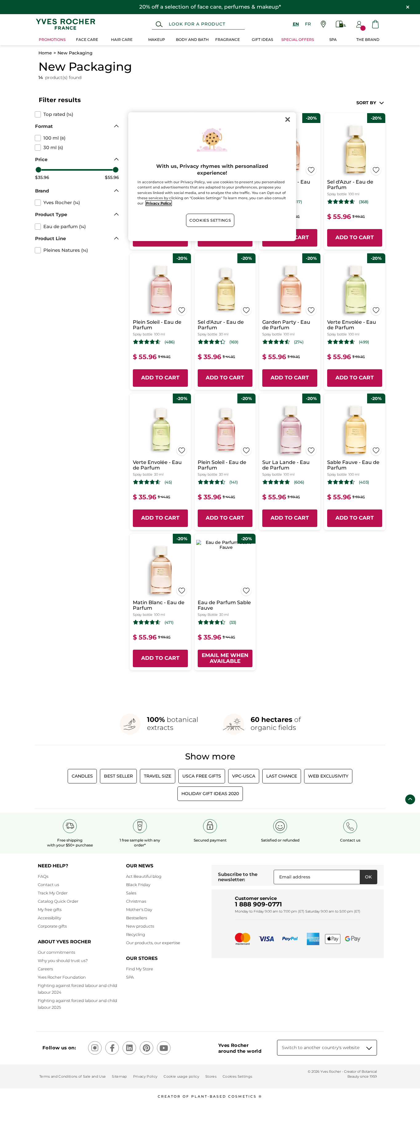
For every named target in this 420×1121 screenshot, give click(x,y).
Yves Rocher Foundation (62, 977)
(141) (233, 482)
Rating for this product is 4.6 (341, 202)
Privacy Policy (145, 1076)
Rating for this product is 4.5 (276, 342)
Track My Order (53, 892)
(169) (233, 342)
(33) (232, 622)
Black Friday (138, 884)
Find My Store (139, 968)
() (58, 114)
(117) (298, 202)
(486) (169, 342)
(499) (364, 342)
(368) (363, 202)
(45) (168, 482)
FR (308, 24)
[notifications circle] (363, 28)
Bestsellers (136, 917)
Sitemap (119, 1076)
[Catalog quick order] (341, 24)
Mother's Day (139, 909)
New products (140, 926)
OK (368, 877)
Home (45, 52)
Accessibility (49, 917)
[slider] (38, 170)
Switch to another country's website (320, 1047)
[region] (212, 176)
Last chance (281, 776)
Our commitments (56, 952)
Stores (210, 1076)
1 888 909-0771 (258, 904)
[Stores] (323, 24)
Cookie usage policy (181, 1076)
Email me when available (225, 658)
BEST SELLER (118, 776)
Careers (45, 968)
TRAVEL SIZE (157, 776)
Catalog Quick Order (58, 901)
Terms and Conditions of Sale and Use (72, 1076)
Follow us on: (59, 1048)
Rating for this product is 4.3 (212, 342)
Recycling (135, 934)
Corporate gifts (52, 926)
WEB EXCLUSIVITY (328, 776)
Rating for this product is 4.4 (212, 622)
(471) (168, 622)
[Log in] (359, 24)
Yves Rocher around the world (239, 1048)
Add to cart (354, 237)
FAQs (43, 876)
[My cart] (375, 24)
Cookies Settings (210, 220)
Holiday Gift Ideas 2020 (210, 793)
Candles (82, 776)
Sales (131, 892)
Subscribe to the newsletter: (237, 877)
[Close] (287, 119)
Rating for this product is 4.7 (276, 482)
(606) (299, 482)
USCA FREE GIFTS (201, 776)
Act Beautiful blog (143, 876)
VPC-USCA (243, 776)
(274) (298, 342)
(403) (364, 482)
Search (159, 24)
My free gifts (49, 909)
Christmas (136, 901)
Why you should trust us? (63, 960)
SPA (130, 977)
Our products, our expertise (153, 942)
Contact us (48, 884)
